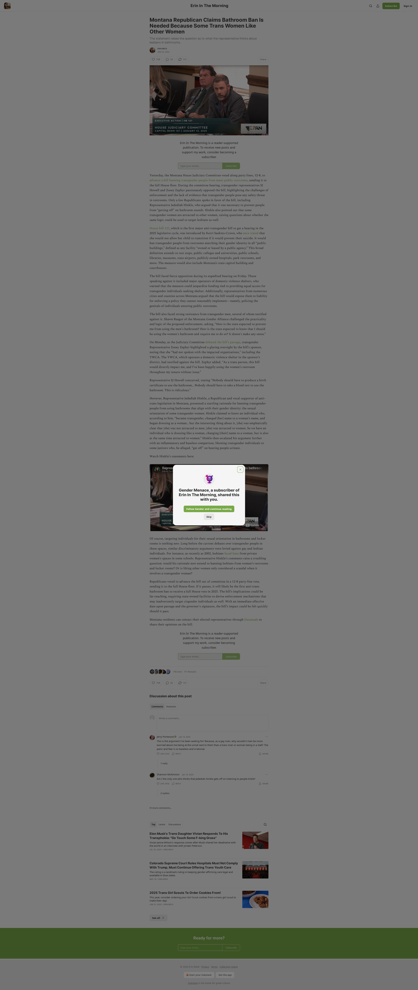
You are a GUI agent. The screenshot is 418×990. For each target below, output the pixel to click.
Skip (209, 516)
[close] (240, 469)
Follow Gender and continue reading (209, 509)
